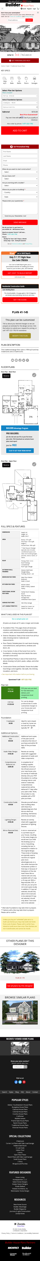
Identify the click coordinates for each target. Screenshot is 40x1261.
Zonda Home (20, 1214)
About (28, 1092)
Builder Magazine (20, 1209)
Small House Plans (20, 1159)
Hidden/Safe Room (20, 1146)
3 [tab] (21, 53)
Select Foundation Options (12, 100)
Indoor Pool (20, 1150)
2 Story (20, 1161)
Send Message (20, 222)
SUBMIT (29, 20)
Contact (35, 1092)
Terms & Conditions (16, 16)
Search (4, 1092)
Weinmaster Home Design (20, 1191)
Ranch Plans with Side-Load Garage (20, 1157)
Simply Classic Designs (20, 1184)
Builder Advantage (20, 1207)
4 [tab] (24, 53)
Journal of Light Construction (20, 1211)
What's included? (7, 93)
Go (25, 1067)
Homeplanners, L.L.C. (20, 1180)
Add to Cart (20, 130)
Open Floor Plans (20, 1155)
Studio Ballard (20, 1186)
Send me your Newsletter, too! (15, 216)
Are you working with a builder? (13, 183)
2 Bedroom (20, 1141)
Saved (24, 9)
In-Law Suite (20, 1148)
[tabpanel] (20, 38)
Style (7, 66)
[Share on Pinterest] (27, 360)
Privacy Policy (29, 16)
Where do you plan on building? (14, 189)
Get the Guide (20, 300)
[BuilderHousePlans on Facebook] (16, 1082)
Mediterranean (20, 1118)
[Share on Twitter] (24, 360)
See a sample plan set (20, 619)
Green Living (20, 1177)
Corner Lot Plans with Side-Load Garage (20, 1143)
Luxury (20, 1152)
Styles (11, 1092)
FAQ (22, 1092)
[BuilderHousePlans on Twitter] (20, 1082)
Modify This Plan (20, 336)
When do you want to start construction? (16, 169)
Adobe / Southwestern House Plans (20, 1105)
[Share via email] (12, 360)
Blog (17, 1092)
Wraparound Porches (20, 1164)
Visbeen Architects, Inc (20, 1189)
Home (3, 66)
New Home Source (20, 1204)
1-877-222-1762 (27, 124)
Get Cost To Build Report (20, 273)
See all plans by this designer (20, 986)
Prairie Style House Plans (20, 1121)
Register (29, 9)
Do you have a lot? (8, 176)
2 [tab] (18, 53)
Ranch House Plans (20, 1123)
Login (34, 9)
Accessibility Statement (32, 1233)
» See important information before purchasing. (18, 674)
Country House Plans (20, 1114)
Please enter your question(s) (13, 201)
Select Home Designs (20, 1182)
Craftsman (20, 1116)
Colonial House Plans (20, 1112)
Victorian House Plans (20, 1127)
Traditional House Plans (18, 66)
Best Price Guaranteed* (29, 115)
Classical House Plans (20, 1109)
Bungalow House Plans (20, 1107)
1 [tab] (15, 53)
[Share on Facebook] (20, 360)
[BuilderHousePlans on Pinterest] (24, 1082)
